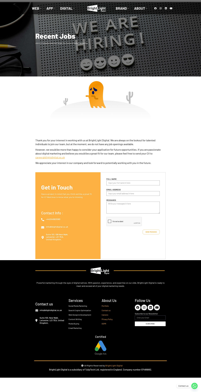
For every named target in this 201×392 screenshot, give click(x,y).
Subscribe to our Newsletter (146, 314)
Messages (111, 200)
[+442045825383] (42, 219)
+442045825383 (53, 219)
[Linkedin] (166, 8)
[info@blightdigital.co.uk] (42, 227)
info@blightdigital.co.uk (57, 226)
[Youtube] (171, 8)
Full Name (111, 179)
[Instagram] (160, 8)
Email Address (113, 190)
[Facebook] (155, 8)
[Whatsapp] (194, 386)
